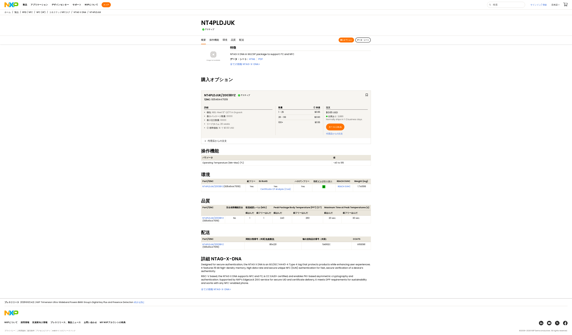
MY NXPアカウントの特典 (113, 322)
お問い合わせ (90, 322)
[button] (555, 4)
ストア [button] (106, 4)
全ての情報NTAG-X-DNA (244, 64)
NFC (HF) (41, 12)
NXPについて (11, 322)
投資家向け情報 (40, 322)
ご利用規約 (21, 330)
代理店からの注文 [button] (217, 141)
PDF (260, 59)
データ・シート (363, 40)
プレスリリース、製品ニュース (65, 322)
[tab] (286, 141)
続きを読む (139, 302)
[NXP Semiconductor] (11, 4)
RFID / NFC (27, 12)
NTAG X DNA (80, 12)
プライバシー (9, 330)
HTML (252, 59)
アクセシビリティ (43, 330)
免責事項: (270, 239)
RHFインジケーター (323, 181)
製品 (16, 12)
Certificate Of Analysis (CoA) (275, 189)
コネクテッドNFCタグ (59, 12)
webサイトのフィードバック (64, 330)
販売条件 (31, 330)
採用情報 (25, 322)
